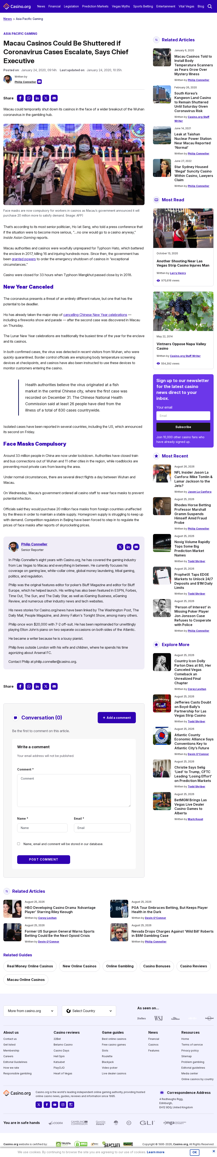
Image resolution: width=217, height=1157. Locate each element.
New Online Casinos (79, 966)
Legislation (71, 6)
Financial (55, 6)
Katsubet (59, 1062)
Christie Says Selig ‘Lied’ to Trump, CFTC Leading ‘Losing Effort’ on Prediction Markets (193, 774)
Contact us (10, 1038)
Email (79, 818)
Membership (11, 1050)
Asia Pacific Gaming (29, 19)
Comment (25, 769)
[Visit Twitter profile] (39, 1104)
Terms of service (192, 1044)
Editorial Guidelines (15, 1062)
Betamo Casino (63, 1044)
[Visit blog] (71, 1104)
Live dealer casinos (114, 1073)
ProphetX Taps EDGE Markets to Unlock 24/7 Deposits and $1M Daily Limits (193, 581)
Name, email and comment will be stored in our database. (63, 844)
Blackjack (108, 1062)
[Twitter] (120, 547)
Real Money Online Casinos (30, 966)
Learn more (155, 1152)
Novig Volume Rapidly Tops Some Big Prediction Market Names (192, 548)
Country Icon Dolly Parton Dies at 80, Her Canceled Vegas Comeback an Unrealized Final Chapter (192, 672)
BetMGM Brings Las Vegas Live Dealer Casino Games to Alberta (190, 806)
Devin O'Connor (198, 754)
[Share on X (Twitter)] (45, 98)
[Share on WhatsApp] (28, 98)
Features (153, 1050)
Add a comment (117, 717)
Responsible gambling (17, 1073)
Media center (189, 1073)
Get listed (9, 1044)
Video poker (109, 1067)
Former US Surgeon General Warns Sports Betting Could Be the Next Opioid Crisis (60, 933)
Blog (201, 6)
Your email (164, 407)
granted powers (24, 259)
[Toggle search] (210, 6)
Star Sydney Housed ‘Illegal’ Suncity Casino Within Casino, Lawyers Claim (193, 173)
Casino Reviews (193, 966)
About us (11, 1032)
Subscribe (183, 427)
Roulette (107, 1056)
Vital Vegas (186, 6)
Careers (8, 1056)
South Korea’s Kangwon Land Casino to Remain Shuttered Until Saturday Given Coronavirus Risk (192, 102)
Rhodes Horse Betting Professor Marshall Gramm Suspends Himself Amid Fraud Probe (192, 514)
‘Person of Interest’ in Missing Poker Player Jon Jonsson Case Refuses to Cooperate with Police (192, 616)
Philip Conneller (25, 81)
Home (185, 1038)
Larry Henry (178, 273)
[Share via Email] (54, 98)
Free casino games (114, 1044)
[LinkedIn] (128, 547)
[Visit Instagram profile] (63, 1104)
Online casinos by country (197, 1079)
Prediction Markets (95, 6)
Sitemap (186, 1056)
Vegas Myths (121, 6)
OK (194, 1152)
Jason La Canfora (199, 491)
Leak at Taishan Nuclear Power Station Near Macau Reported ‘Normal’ (192, 140)
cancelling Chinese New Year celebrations (95, 315)
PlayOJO (59, 1067)
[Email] (136, 547)
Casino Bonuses (156, 966)
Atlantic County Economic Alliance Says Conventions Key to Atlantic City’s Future (194, 741)
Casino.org (180, 1144)
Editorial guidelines (193, 1067)
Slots (105, 1050)
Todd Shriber (196, 561)
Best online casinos (114, 1038)
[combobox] (30, 1011)
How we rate (11, 1067)
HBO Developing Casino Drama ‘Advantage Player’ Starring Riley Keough (60, 909)
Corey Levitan (197, 689)
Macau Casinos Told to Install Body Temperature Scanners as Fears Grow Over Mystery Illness (193, 65)
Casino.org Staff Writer (185, 355)
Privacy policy (190, 1050)
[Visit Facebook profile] (47, 1104)
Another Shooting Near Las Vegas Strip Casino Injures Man (183, 263)
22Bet (57, 1038)
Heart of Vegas (63, 1073)
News (41, 6)
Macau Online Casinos (26, 980)
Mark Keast (195, 819)
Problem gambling (192, 1062)
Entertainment (165, 6)
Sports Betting (143, 6)
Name (22, 818)
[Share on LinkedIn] (37, 98)
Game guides (113, 1032)
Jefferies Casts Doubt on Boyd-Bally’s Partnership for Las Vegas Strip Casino (192, 709)
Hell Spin (59, 1056)
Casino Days (61, 1050)
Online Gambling (120, 966)
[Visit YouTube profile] (55, 1104)
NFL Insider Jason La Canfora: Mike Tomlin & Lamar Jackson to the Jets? (193, 479)
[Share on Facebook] (20, 98)
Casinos (153, 1044)
